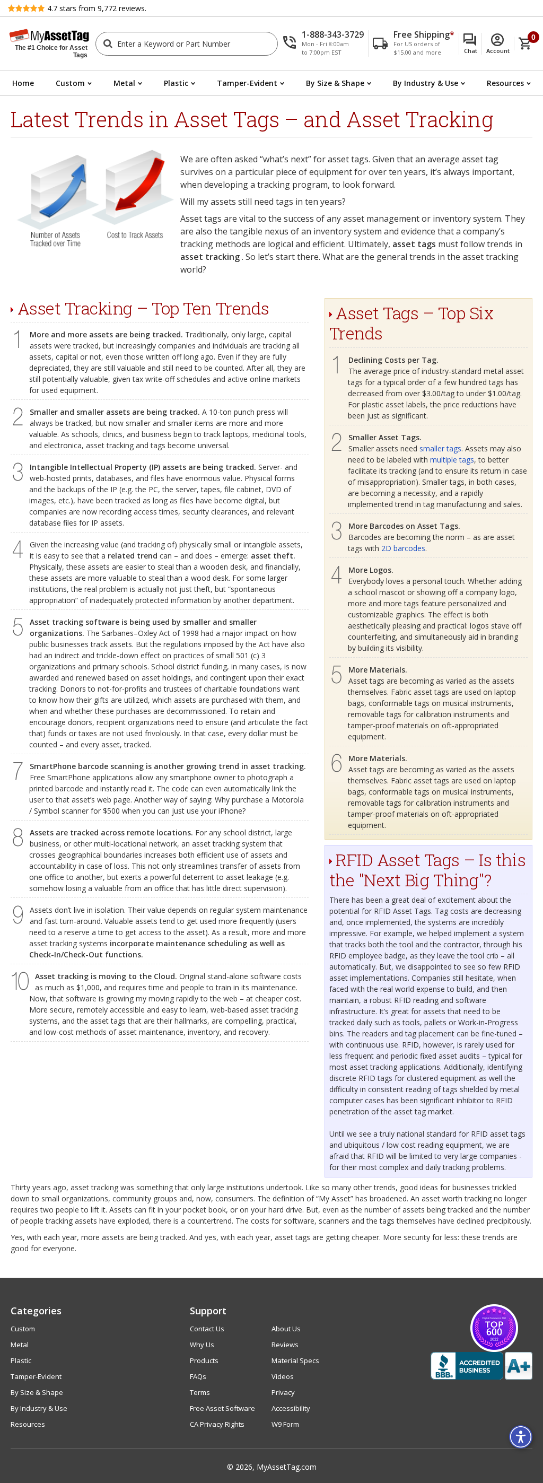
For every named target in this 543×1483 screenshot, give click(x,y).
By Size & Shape (335, 83)
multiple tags (452, 460)
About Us (286, 1328)
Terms (200, 1392)
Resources (505, 83)
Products (204, 1360)
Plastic (176, 83)
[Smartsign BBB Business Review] (481, 1366)
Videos (283, 1376)
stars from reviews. (96, 8)
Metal (124, 83)
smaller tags (440, 448)
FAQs (198, 1376)
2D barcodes (403, 548)
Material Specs (295, 1360)
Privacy (283, 1392)
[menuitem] (23, 83)
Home (23, 83)
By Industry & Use (425, 83)
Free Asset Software (222, 1408)
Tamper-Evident (247, 83)
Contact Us (207, 1328)
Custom (70, 83)
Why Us (202, 1344)
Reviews (285, 1344)
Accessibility (291, 1408)
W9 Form (285, 1424)
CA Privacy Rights (217, 1424)
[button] (325, 43)
